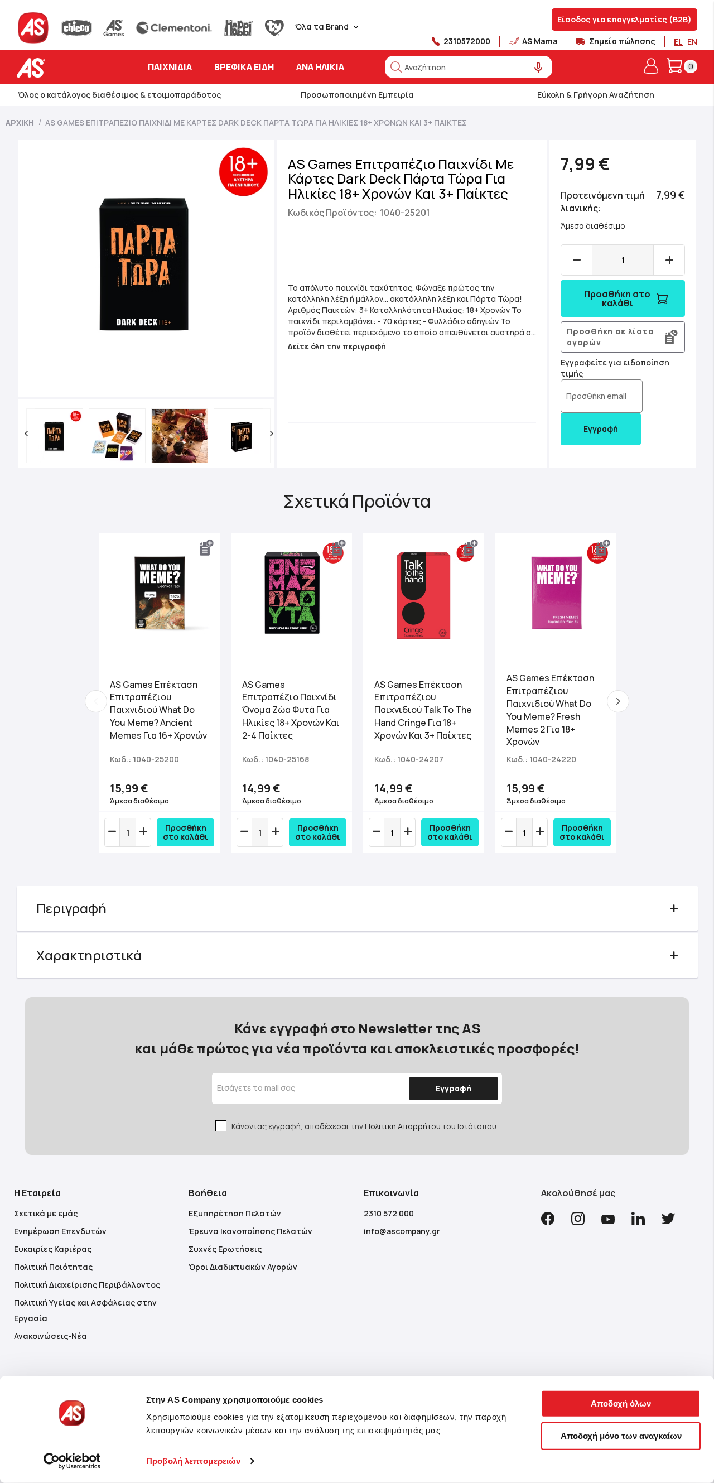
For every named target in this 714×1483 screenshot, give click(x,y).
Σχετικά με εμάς (46, 1213)
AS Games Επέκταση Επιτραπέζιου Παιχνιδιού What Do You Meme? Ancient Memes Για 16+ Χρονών (158, 710)
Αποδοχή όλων (621, 1403)
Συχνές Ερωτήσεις (225, 1249)
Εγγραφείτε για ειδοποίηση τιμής (615, 368)
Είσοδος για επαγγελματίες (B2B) (624, 19)
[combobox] (468, 67)
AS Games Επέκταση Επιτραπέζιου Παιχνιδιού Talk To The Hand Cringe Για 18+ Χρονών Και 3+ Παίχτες (423, 710)
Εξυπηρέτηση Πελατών (235, 1213)
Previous (96, 701)
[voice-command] (539, 68)
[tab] (357, 908)
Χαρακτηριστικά (89, 955)
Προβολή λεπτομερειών (193, 1461)
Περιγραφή (71, 908)
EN (692, 41)
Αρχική (20, 122)
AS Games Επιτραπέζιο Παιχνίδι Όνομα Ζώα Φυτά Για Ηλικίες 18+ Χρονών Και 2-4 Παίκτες (291, 710)
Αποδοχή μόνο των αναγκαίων (621, 1435)
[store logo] (65, 68)
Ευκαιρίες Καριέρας (52, 1249)
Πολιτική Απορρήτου (403, 1126)
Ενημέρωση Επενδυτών (60, 1231)
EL (678, 41)
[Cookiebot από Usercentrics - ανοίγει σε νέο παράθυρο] (72, 1461)
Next (618, 701)
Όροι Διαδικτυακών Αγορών (243, 1266)
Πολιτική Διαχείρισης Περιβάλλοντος (87, 1284)
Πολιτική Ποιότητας (53, 1266)
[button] (26, 434)
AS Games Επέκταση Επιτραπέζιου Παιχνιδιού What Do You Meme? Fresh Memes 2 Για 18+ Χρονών (550, 710)
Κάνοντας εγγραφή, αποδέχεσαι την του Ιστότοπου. (364, 1126)
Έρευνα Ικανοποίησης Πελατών (250, 1231)
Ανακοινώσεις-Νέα (50, 1336)
